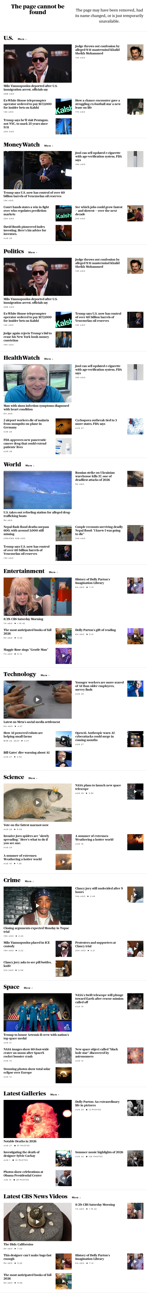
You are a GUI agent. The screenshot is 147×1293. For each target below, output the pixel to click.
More (21, 39)
